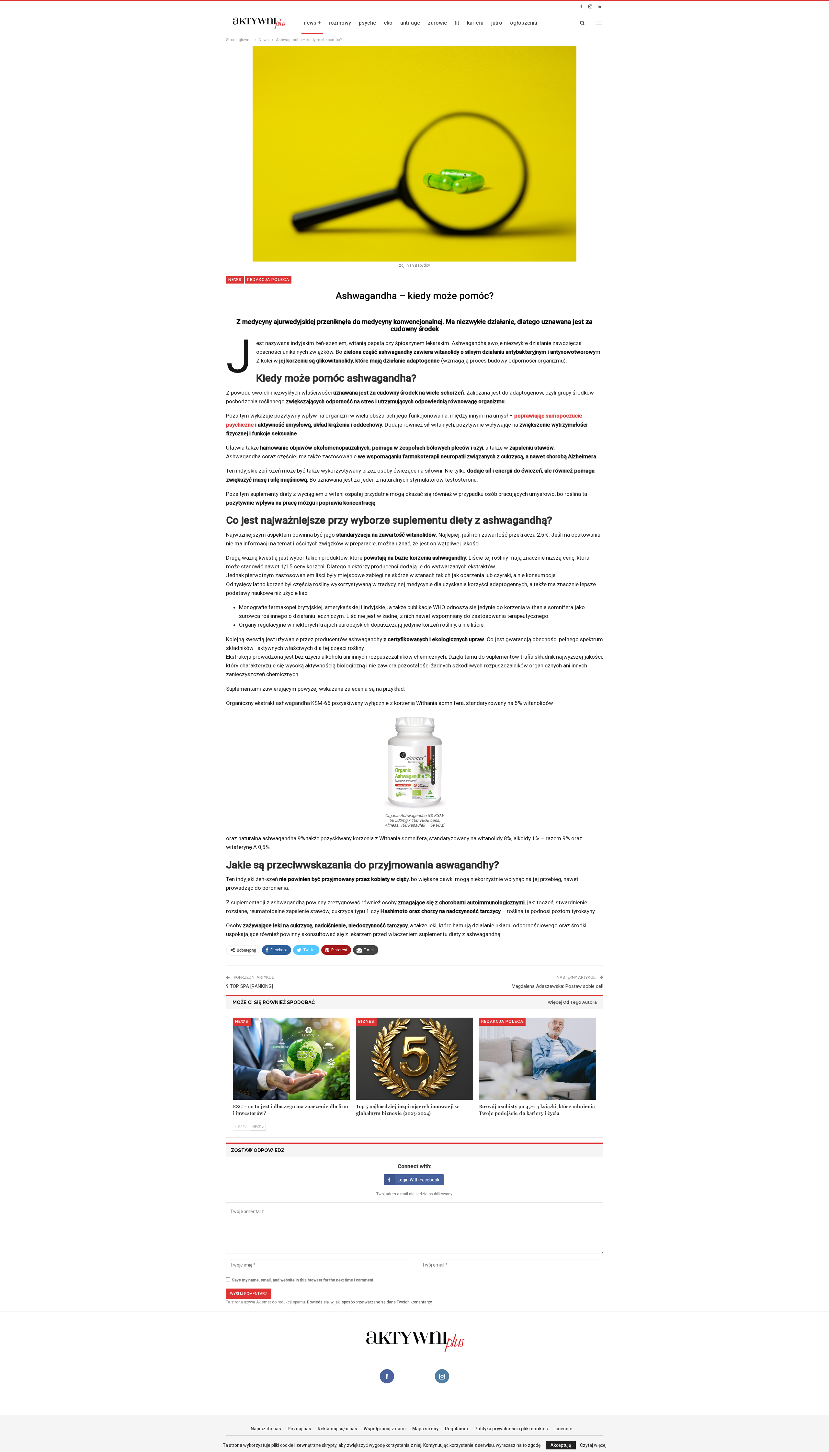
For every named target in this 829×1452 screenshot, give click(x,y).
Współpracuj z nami (385, 1428)
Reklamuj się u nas (337, 1428)
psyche (367, 23)
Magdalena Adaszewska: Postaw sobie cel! (557, 986)
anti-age (410, 23)
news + (312, 23)
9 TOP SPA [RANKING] (249, 986)
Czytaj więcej (593, 1445)
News (235, 279)
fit (457, 23)
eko (388, 23)
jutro (496, 23)
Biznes (366, 1021)
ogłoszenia (523, 23)
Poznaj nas (299, 1428)
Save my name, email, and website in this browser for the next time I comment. (303, 1280)
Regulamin (456, 1428)
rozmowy (340, 23)
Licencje (563, 1428)
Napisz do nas (266, 1428)
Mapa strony (425, 1428)
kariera (475, 23)
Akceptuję (561, 1445)
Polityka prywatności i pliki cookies (511, 1428)
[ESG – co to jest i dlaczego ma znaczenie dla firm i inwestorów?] (291, 1059)
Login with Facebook (418, 1179)
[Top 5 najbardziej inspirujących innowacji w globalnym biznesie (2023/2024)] (414, 1059)
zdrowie (437, 23)
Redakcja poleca (268, 279)
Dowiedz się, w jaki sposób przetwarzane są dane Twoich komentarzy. (370, 1302)
